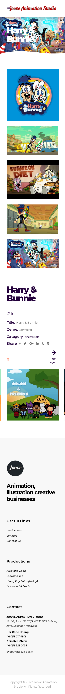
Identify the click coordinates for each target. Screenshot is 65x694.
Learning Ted (15, 576)
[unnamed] (33, 95)
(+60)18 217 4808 (17, 636)
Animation (32, 337)
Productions (14, 530)
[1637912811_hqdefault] (33, 179)
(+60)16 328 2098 (17, 645)
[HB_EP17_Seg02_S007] (33, 219)
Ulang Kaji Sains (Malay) (22, 581)
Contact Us (14, 540)
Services (12, 535)
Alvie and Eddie (17, 570)
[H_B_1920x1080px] (33, 253)
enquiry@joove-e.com (20, 651)
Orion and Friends (18, 586)
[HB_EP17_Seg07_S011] (33, 140)
